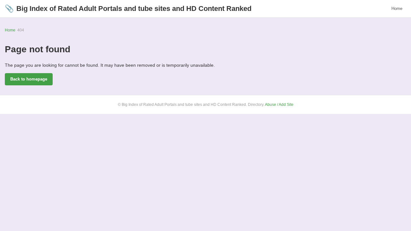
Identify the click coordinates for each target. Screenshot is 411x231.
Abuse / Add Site (279, 104)
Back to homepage (28, 79)
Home (396, 8)
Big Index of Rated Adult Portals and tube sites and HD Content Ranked (128, 8)
